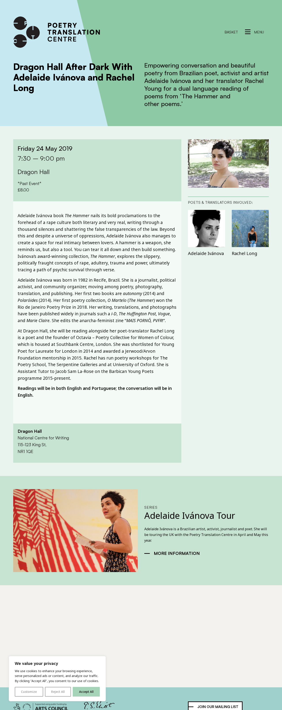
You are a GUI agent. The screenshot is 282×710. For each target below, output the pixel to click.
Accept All (86, 692)
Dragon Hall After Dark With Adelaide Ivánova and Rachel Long (74, 77)
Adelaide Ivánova (206, 253)
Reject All (58, 692)
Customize (29, 692)
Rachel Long (244, 253)
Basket (231, 32)
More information (177, 553)
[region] (57, 678)
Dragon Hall (30, 431)
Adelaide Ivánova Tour (189, 515)
